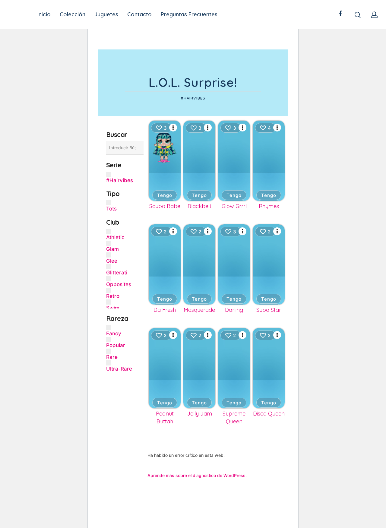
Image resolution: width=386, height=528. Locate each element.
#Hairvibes (119, 180)
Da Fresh (164, 309)
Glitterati (116, 273)
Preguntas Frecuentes (189, 14)
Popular (115, 345)
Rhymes (269, 206)
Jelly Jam (199, 413)
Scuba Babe (164, 206)
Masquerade (199, 309)
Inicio (44, 14)
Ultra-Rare (119, 369)
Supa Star (268, 309)
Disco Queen (269, 413)
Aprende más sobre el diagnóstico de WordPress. (197, 475)
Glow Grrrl (234, 206)
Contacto (139, 14)
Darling (234, 309)
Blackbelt (199, 206)
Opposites (118, 284)
